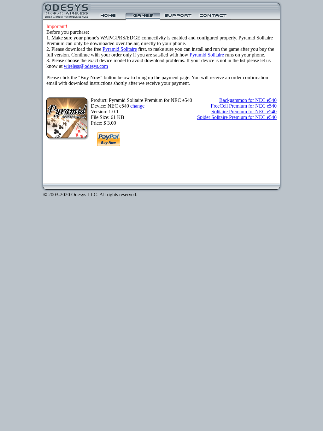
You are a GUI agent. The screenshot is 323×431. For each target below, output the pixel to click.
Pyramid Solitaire (120, 49)
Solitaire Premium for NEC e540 (244, 111)
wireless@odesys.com (86, 66)
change (137, 106)
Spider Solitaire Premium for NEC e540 (237, 117)
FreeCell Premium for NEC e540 (244, 106)
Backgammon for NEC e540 (248, 100)
